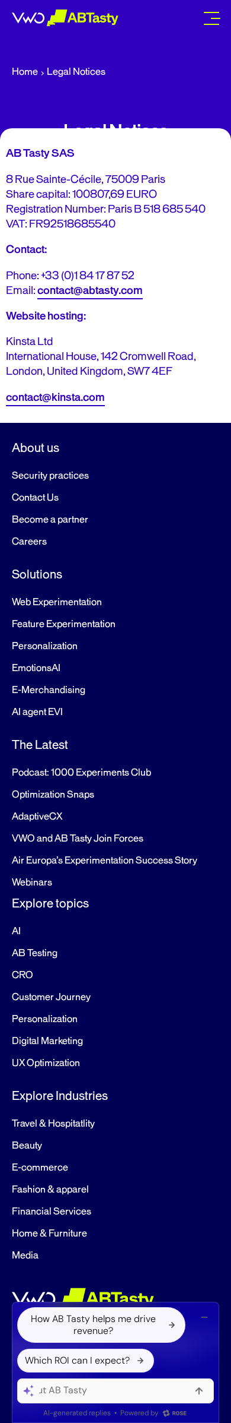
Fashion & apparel (50, 1189)
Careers (29, 541)
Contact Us (35, 497)
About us (35, 447)
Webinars (32, 882)
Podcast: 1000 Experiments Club (81, 772)
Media (25, 1255)
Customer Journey (51, 997)
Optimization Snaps (53, 794)
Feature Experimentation (64, 624)
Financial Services (51, 1211)
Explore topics (50, 903)
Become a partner (50, 519)
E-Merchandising (48, 690)
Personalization (45, 646)
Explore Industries (60, 1095)
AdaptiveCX (37, 816)
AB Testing (34, 953)
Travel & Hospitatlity (53, 1123)
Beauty (27, 1145)
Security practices (50, 475)
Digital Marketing (47, 1041)
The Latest (40, 744)
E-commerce (40, 1167)
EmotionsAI (36, 668)
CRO (22, 975)
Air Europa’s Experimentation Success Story (104, 860)
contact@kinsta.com (55, 397)
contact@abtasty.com (90, 290)
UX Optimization (46, 1063)
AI (16, 931)
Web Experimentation (57, 602)
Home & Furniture (49, 1233)
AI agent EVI (37, 712)
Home (25, 71)
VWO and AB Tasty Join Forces (77, 838)
